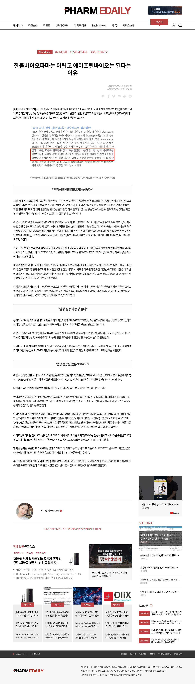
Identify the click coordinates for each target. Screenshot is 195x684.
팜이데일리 (60, 52)
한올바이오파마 (78, 52)
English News (99, 25)
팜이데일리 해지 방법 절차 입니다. (44, 654)
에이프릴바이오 (99, 52)
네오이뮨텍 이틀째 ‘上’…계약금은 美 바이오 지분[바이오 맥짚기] (45, 569)
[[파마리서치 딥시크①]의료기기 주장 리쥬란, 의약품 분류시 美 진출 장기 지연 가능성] (75, 558)
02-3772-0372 (130, 670)
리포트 (46, 25)
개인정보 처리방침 (164, 654)
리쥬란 (30, 553)
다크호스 (33, 25)
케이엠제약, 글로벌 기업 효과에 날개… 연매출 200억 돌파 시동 (44, 578)
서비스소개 (128, 25)
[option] (52, 654)
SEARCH (180, 25)
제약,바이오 (117, 604)
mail (119, 96)
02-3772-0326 (100, 670)
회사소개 (123, 654)
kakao (103, 96)
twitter (113, 96)
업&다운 (87, 604)
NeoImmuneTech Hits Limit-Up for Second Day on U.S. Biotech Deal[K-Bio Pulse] (53, 574)
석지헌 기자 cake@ (50, 510)
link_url (124, 96)
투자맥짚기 (45, 52)
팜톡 (114, 25)
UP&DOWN (62, 25)
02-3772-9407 (119, 670)
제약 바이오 (80, 25)
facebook (108, 96)
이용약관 (151, 654)
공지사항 (20, 654)
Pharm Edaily (28, 670)
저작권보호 (178, 654)
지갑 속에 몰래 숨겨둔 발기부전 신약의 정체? (160, 506)
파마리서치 (19, 553)
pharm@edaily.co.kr (158, 670)
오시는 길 (133, 654)
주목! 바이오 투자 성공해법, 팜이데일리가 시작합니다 (109, 574)
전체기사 (18, 25)
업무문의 (142, 654)
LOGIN (173, 25)
